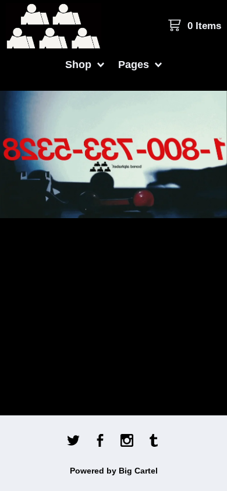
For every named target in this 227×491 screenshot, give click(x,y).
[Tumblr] (153, 442)
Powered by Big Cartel (114, 470)
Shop (79, 64)
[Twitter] (73, 442)
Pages (135, 64)
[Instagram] (126, 442)
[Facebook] (100, 442)
